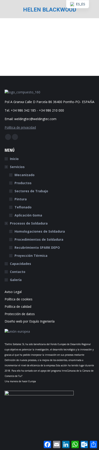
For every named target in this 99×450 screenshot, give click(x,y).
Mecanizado (25, 175)
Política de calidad (18, 306)
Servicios (17, 167)
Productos (23, 183)
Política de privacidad (20, 127)
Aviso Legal (13, 292)
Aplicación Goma (28, 215)
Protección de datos (20, 314)
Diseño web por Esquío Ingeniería (30, 321)
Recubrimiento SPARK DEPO (37, 247)
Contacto (17, 271)
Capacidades (20, 263)
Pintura (21, 199)
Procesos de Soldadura (29, 223)
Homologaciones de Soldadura (40, 231)
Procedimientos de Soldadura (39, 239)
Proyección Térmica (31, 255)
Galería (16, 280)
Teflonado (23, 207)
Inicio (14, 159)
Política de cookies (18, 299)
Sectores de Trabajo (31, 191)
